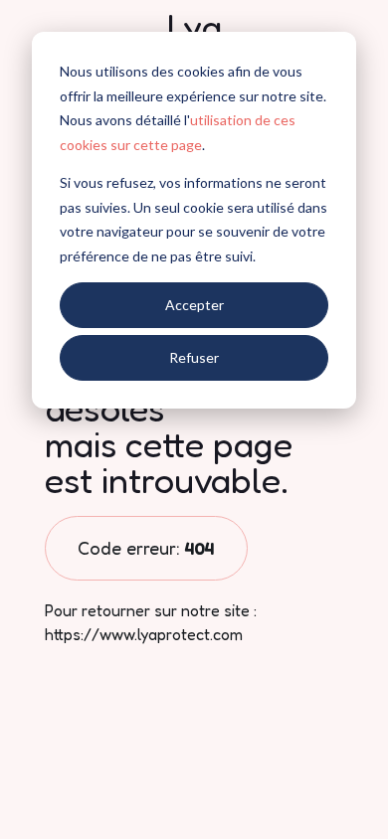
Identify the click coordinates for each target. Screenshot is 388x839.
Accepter (194, 304)
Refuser (194, 357)
